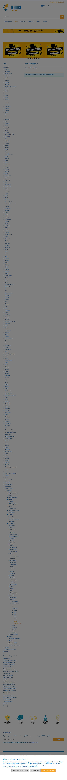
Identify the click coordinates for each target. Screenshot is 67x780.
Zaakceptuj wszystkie (48, 770)
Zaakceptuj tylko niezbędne (20, 770)
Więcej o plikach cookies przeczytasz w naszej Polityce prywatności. (20, 766)
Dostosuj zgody (35, 770)
